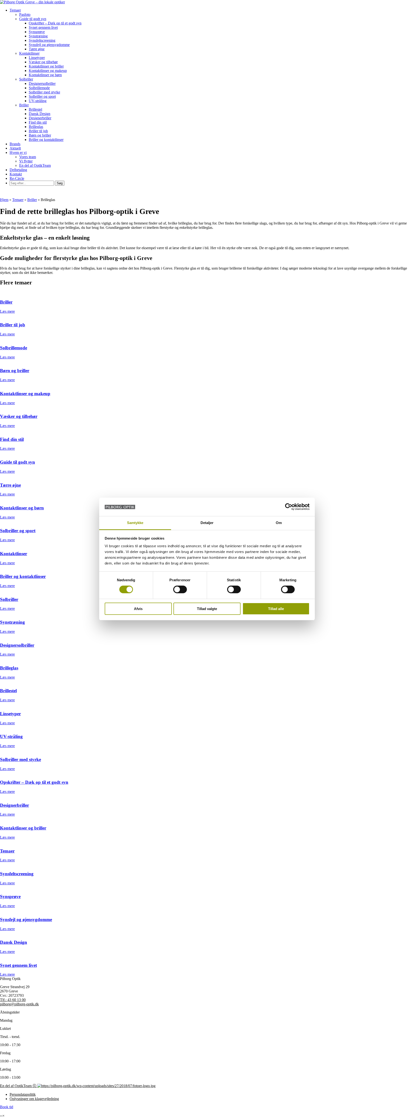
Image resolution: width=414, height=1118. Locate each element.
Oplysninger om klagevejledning (34, 1099)
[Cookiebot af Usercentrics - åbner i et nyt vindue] (289, 506)
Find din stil (38, 122)
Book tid (6, 1107)
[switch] (180, 589)
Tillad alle (276, 609)
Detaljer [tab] (207, 523)
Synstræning (38, 36)
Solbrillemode (39, 88)
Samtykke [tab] (135, 523)
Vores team (27, 157)
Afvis (138, 609)
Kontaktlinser (29, 53)
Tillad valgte (207, 609)
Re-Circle (17, 178)
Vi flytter (26, 161)
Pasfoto (24, 14)
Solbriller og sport (42, 96)
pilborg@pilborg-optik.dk (19, 1004)
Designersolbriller (42, 83)
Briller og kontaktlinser (46, 140)
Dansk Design (39, 114)
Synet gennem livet (43, 27)
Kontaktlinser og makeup (48, 71)
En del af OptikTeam (35, 165)
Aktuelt (15, 148)
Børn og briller (40, 135)
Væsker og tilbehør (43, 62)
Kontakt (16, 174)
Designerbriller (40, 118)
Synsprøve (37, 32)
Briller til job (38, 131)
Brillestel (35, 109)
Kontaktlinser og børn (45, 75)
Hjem (4, 200)
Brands (15, 144)
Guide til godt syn (32, 19)
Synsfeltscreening (42, 40)
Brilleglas (36, 127)
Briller (24, 105)
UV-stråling (37, 101)
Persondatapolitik (23, 1094)
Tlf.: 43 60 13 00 (13, 1000)
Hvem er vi (18, 152)
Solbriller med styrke (44, 92)
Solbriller (26, 79)
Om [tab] (279, 523)
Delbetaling (18, 170)
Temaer (15, 10)
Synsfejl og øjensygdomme (49, 45)
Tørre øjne (37, 49)
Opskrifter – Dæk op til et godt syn (55, 23)
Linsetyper (37, 58)
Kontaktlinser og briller (46, 66)
